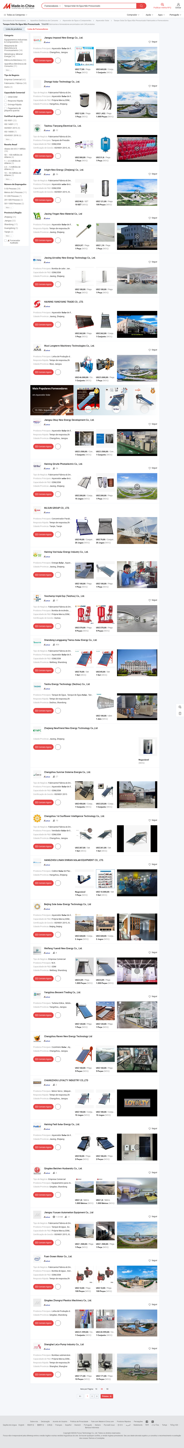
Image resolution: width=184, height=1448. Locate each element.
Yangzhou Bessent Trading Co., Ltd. (62, 992)
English (21, 1425)
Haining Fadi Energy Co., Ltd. (62, 1124)
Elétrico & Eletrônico (15, 60)
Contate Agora (44, 60)
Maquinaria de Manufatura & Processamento (13, 48)
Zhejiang (10, 216)
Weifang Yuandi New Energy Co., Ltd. (63, 948)
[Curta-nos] (147, 1421)
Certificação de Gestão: (43, 147)
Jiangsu (10, 220)
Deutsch (77, 1425)
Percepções (138, 1421)
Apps (160, 14)
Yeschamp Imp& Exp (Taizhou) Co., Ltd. (64, 596)
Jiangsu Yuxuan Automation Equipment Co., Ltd (68, 1212)
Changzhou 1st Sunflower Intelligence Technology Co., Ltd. (74, 816)
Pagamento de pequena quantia (12, 109)
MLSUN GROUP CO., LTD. (56, 507)
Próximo (105, 1396)
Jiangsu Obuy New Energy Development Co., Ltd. (69, 419)
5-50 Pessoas (12, 188)
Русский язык (109, 1425)
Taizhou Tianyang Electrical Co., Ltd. (63, 125)
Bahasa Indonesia (92, 1427)
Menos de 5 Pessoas (15, 192)
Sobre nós (34, 1421)
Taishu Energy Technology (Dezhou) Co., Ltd (67, 684)
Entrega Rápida (14, 104)
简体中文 (30, 1425)
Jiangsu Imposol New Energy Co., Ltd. (63, 37)
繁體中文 (40, 1425)
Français (58, 1425)
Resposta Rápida (15, 100)
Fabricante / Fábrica (15, 83)
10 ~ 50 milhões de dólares (12, 174)
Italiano (98, 1425)
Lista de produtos (14, 29)
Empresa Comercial (15, 79)
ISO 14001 (11, 124)
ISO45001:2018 (12, 135)
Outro (8, 87)
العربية (128, 1425)
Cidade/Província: (41, 52)
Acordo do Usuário (60, 1421)
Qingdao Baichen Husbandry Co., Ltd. (63, 1168)
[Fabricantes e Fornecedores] (18, 6)
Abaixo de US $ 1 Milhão (15, 149)
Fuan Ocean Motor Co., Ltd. (58, 1256)
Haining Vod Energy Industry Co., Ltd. (66, 551)
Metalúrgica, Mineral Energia (13, 55)
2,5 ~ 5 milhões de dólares (12, 167)
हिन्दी (147, 1425)
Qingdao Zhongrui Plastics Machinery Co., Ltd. (68, 1300)
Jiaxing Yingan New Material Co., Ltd (63, 213)
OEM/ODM (12, 96)
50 (107, 1389)
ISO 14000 (10, 131)
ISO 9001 (10, 120)
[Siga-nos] (153, 1421)
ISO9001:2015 (12, 128)
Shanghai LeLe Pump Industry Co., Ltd (64, 1344)
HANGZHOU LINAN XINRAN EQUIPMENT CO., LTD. (73, 860)
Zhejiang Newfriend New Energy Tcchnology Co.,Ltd (71, 728)
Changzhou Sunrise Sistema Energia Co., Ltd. (67, 772)
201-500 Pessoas (13, 199)
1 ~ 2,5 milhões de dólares (12, 161)
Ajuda (148, 14)
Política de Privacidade (79, 1421)
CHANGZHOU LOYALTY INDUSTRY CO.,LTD (66, 1080)
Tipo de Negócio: (40, 92)
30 (102, 1389)
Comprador (132, 14)
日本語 (49, 1425)
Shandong (11, 224)
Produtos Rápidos (124, 1421)
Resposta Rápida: (41, 228)
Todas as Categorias (16, 14)
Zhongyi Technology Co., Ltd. (62, 81)
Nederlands (138, 1425)
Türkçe (164, 1425)
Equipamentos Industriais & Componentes (15, 40)
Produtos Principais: (42, 48)
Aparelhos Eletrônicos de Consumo (15, 64)
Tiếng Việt (174, 1425)
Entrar (178, 7)
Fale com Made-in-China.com (102, 1421)
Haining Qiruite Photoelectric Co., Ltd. (63, 463)
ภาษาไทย (155, 1425)
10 (96, 1389)
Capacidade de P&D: (42, 100)
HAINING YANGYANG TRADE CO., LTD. (63, 301)
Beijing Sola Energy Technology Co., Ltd (67, 904)
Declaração (45, 1421)
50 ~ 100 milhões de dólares (13, 155)
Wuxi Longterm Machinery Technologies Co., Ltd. (69, 345)
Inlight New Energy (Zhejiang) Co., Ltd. (64, 169)
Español (68, 1425)
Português (88, 1425)
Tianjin (8, 231)
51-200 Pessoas (13, 196)
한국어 (120, 1425)
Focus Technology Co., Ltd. (87, 1433)
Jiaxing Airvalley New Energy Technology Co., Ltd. (70, 257)
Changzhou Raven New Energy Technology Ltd (68, 1036)
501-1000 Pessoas (14, 203)
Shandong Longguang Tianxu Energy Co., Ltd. (70, 640)
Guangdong (11, 228)
